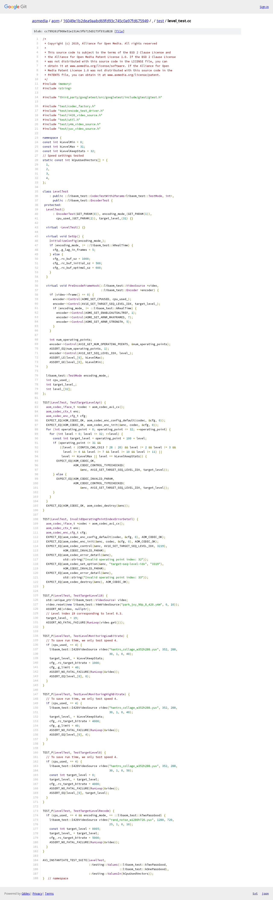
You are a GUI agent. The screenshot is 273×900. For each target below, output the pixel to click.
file (119, 31)
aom (55, 20)
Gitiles (26, 893)
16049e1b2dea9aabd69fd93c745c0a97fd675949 (105, 20)
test (160, 20)
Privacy (37, 893)
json (265, 893)
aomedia (40, 20)
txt (255, 893)
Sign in (264, 7)
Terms (49, 893)
